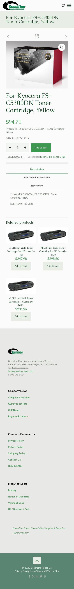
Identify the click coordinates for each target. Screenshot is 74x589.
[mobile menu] (69, 5)
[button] (61, 47)
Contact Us (14, 459)
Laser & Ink (46, 156)
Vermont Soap (16, 502)
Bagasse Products (18, 416)
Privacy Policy (16, 440)
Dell (26, 509)
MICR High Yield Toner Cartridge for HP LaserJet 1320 (21, 251)
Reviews (37, 185)
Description (37, 169)
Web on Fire (52, 571)
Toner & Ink (59, 156)
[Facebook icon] (29, 576)
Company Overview (19, 397)
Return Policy (16, 447)
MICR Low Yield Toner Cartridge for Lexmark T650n (20, 302)
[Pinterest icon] (41, 576)
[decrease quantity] (10, 147)
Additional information (37, 177)
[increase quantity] (25, 147)
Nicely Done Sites (32, 571)
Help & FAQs (15, 465)
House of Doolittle (18, 496)
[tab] (37, 169)
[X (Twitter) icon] (33, 576)
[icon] (44, 576)
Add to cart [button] (21, 265)
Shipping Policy (17, 453)
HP (9, 509)
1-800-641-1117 (16, 374)
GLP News (13, 410)
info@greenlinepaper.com (20, 371)
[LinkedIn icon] (37, 576)
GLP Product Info (17, 403)
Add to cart (41, 147)
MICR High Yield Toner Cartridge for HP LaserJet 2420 (53, 251)
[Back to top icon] (37, 560)
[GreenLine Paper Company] (14, 5)
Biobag (12, 490)
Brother (17, 509)
